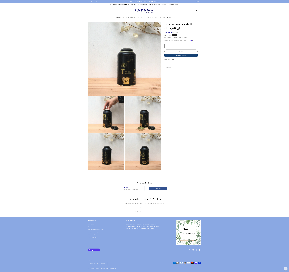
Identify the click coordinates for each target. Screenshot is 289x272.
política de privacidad (93, 234)
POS (104, 268)
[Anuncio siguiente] (166, 1)
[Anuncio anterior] (122, 1)
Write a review (157, 188)
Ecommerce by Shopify (111, 268)
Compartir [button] (168, 67)
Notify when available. (181, 55)
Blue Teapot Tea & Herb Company (97, 268)
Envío (89, 226)
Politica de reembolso (93, 237)
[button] (89, 10)
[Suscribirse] (156, 211)
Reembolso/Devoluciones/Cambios (96, 229)
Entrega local (91, 224)
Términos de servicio (93, 232)
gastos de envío (169, 37)
